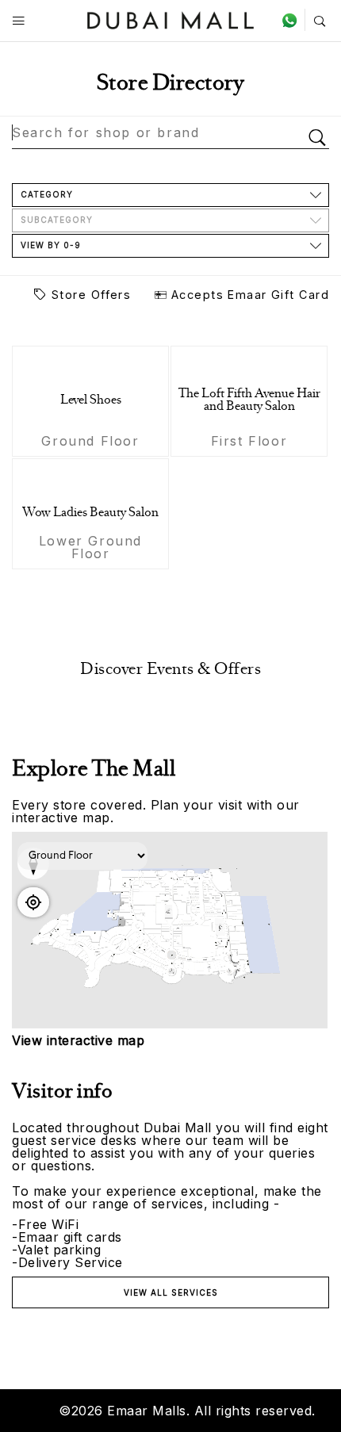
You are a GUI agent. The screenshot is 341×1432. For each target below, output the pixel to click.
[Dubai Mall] (171, 19)
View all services (171, 1292)
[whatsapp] (293, 20)
